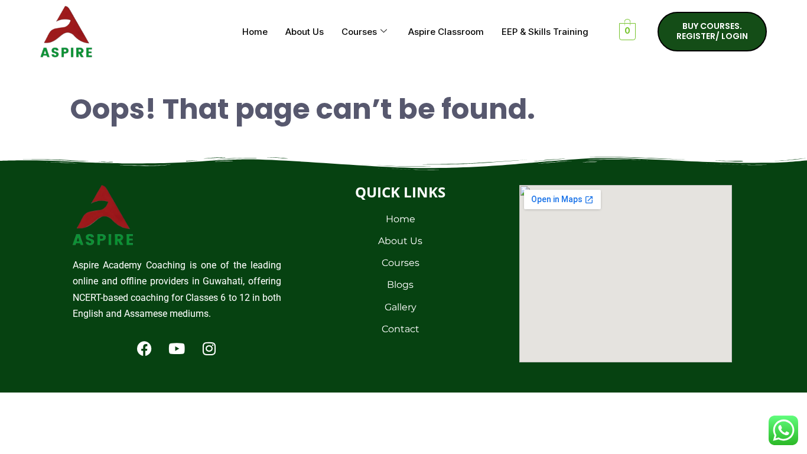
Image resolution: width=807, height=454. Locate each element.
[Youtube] (176, 348)
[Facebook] (144, 348)
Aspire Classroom (446, 31)
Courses (359, 31)
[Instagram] (209, 348)
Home (255, 31)
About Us (304, 31)
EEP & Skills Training (545, 31)
